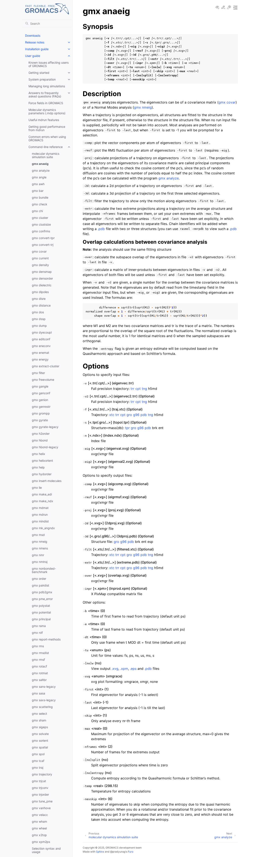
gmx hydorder (41, 474)
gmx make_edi (42, 494)
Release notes (34, 42)
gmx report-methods (46, 639)
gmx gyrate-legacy (45, 427)
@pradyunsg (117, 851)
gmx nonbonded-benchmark (44, 570)
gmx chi (37, 211)
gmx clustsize (41, 224)
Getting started (38, 72)
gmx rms (38, 646)
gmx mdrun (40, 514)
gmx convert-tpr (43, 238)
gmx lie (37, 487)
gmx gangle (40, 386)
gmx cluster (40, 217)
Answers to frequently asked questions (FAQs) (44, 94)
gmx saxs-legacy (44, 700)
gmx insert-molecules (46, 481)
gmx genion (40, 400)
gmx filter (38, 373)
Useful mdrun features (43, 120)
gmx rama (39, 626)
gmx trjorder (40, 794)
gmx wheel (39, 828)
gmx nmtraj (39, 562)
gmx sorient (40, 740)
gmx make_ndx (42, 501)
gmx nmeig (39, 541)
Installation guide (37, 49)
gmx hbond (40, 440)
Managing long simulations (46, 86)
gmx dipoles (40, 292)
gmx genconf (41, 393)
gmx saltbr (39, 680)
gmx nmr (38, 555)
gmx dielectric (41, 285)
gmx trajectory (42, 774)
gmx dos (38, 312)
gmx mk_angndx (43, 528)
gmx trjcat (39, 781)
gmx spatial (40, 747)
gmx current (40, 258)
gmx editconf (41, 339)
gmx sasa (38, 693)
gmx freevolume (43, 379)
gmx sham (39, 720)
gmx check (39, 204)
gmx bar (37, 190)
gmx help (38, 467)
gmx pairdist (40, 585)
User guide (32, 56)
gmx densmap (42, 271)
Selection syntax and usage (46, 850)
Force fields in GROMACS (45, 103)
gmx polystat (41, 605)
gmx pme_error (42, 599)
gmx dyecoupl (42, 332)
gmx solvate (40, 734)
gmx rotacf (39, 666)
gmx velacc (40, 815)
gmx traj (37, 767)
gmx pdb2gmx (42, 592)
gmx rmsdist (40, 653)
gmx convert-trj (42, 244)
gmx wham (39, 821)
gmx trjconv (40, 788)
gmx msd (38, 535)
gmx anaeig (40, 163)
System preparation (42, 79)
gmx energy (40, 359)
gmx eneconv (41, 346)
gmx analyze (41, 170)
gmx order (39, 578)
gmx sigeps (40, 727)
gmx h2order (41, 433)
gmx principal (41, 619)
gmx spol (38, 754)
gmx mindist (40, 521)
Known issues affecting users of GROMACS (48, 64)
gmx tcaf (38, 761)
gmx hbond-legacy (45, 447)
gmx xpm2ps (41, 842)
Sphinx (100, 851)
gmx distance (41, 305)
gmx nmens (40, 548)
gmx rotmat (40, 673)
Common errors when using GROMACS (47, 138)
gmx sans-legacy (44, 686)
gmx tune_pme (42, 801)
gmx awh (38, 184)
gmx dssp (39, 319)
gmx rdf (37, 632)
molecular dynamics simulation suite (45, 155)
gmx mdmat (40, 508)
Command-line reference (45, 147)
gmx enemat (40, 352)
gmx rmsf (38, 659)
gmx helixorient (42, 460)
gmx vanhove (41, 808)
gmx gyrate (40, 420)
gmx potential (41, 612)
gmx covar (39, 251)
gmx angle (39, 177)
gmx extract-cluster (45, 366)
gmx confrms (41, 231)
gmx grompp (41, 413)
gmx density (40, 265)
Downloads (32, 35)
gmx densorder (42, 278)
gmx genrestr (41, 406)
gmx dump (39, 325)
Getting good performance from (46, 128)
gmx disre (39, 298)
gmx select (39, 713)
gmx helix (38, 454)
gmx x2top (39, 835)
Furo (130, 851)
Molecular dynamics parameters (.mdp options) (46, 111)
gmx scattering (42, 707)
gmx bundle (40, 197)
